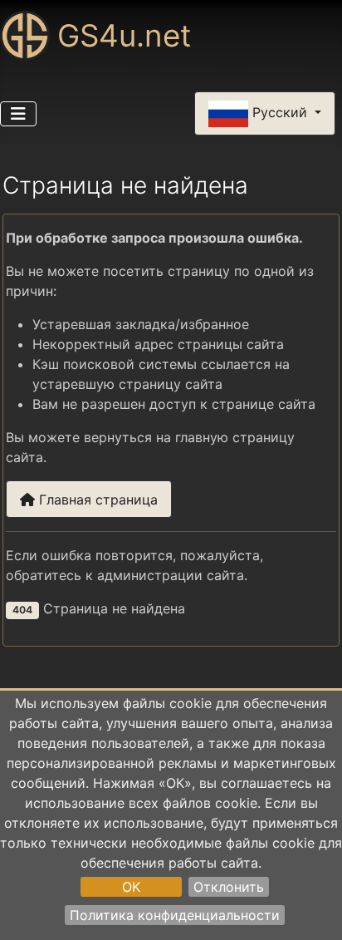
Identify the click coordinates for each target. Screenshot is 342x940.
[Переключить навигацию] (18, 113)
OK (131, 886)
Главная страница (96, 499)
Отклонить (228, 886)
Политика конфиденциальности (175, 915)
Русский (279, 112)
